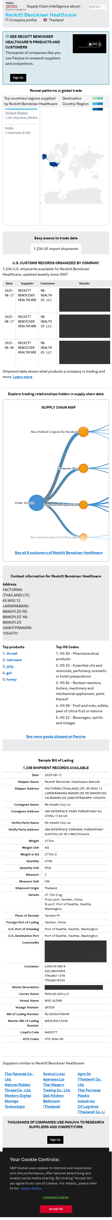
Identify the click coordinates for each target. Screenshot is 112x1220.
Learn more (22, 377)
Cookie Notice (31, 1188)
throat (11, 654)
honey (11, 679)
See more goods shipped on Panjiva (55, 736)
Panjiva (16, 6)
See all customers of (59, 553)
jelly (10, 666)
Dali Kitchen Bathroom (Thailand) (53, 1101)
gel (9, 673)
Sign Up (18, 77)
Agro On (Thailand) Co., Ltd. (90, 1079)
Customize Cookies (56, 1197)
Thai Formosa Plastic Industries (89, 1096)
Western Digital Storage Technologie (18, 1101)
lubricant (14, 660)
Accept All (56, 1209)
